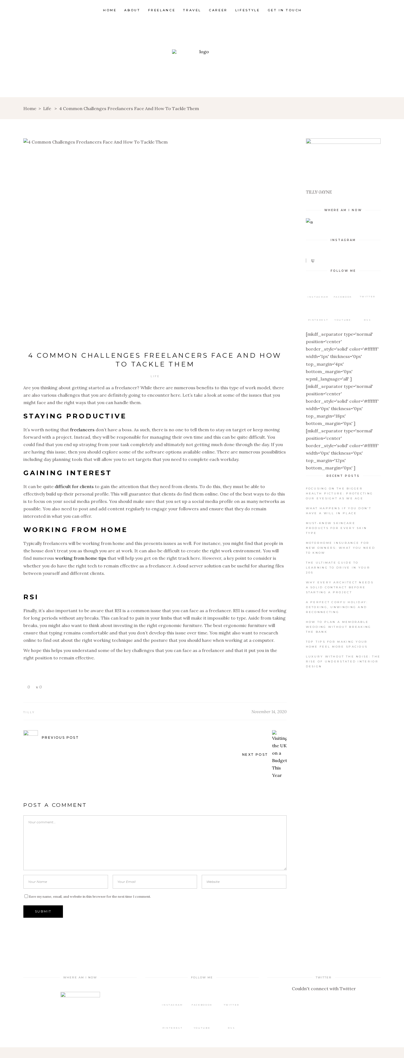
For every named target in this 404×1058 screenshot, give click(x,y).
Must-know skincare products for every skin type (336, 528)
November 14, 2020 (269, 711)
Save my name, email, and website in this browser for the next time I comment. (90, 896)
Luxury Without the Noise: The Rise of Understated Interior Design (343, 661)
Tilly (29, 712)
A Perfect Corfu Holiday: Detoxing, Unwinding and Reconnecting (337, 607)
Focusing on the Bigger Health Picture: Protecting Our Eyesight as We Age (339, 493)
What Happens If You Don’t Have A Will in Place (339, 510)
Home (29, 108)
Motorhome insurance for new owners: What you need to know (340, 548)
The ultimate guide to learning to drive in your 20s (338, 567)
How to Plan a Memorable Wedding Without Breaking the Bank (338, 627)
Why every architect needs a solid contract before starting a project (340, 587)
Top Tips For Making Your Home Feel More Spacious (337, 644)
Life (47, 108)
